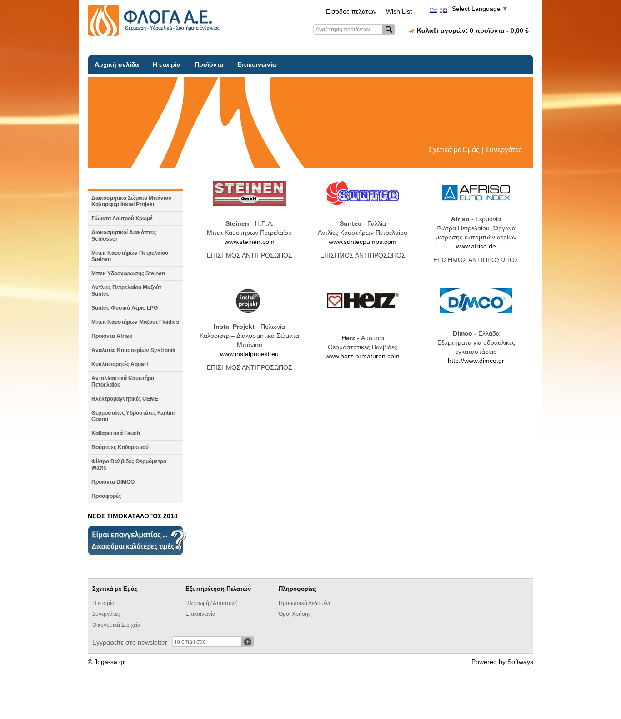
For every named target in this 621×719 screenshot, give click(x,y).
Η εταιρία (167, 64)
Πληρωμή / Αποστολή (211, 603)
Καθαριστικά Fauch (115, 433)
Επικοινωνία (256, 64)
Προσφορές (106, 496)
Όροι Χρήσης (295, 614)
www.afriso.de (476, 246)
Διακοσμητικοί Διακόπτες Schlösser (123, 235)
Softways (520, 661)
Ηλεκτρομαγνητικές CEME (124, 399)
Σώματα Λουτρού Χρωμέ (121, 218)
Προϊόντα (209, 64)
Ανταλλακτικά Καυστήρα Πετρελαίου (122, 381)
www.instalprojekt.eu (249, 353)
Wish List (399, 11)
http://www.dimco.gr (476, 360)
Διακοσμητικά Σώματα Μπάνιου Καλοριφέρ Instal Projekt (131, 201)
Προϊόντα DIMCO (113, 482)
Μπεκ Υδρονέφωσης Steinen (128, 273)
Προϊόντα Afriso (111, 336)
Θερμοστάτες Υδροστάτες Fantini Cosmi (133, 416)
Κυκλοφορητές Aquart (119, 364)
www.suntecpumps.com (362, 241)
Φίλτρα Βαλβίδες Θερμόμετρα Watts (128, 464)
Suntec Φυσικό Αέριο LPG (124, 308)
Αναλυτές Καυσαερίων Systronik (133, 350)
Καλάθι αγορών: (473, 30)
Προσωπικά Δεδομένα (305, 603)
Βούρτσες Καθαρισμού (120, 447)
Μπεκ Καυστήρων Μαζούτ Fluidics (135, 322)
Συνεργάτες (106, 614)
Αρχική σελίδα (117, 64)
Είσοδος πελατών (351, 11)
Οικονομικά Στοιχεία (116, 625)
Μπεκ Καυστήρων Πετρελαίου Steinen (129, 256)
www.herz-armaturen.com (363, 356)
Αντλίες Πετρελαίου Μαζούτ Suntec (126, 290)
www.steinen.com (250, 241)
